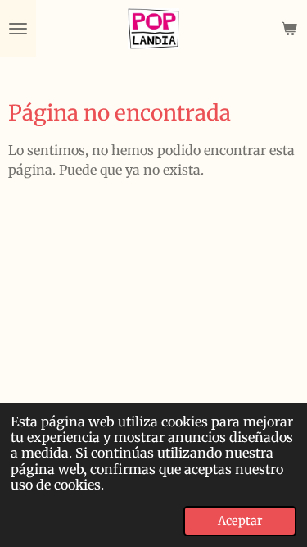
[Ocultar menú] (18, 28)
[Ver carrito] (289, 28)
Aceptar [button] (240, 520)
